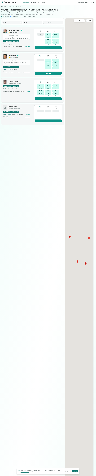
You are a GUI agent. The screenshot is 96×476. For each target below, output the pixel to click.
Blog (39, 2)
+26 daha (27, 46)
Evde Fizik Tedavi (8, 91)
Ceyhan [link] (25, 6)
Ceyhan (9, 44)
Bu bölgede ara (80, 20)
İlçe (25, 19)
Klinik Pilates (20, 72)
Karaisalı (21, 114)
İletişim (43, 2)
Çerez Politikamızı (25, 471)
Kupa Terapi (14, 72)
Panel (92, 2)
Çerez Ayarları (67, 471)
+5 (48, 44)
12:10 (40, 90)
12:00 (48, 42)
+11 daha (28, 114)
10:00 (48, 37)
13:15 (40, 93)
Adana (19, 6)
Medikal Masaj (11, 46)
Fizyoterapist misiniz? (83, 2)
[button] (22, 30)
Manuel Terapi (7, 72)
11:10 (48, 90)
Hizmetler (33, 2)
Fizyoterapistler (25, 2)
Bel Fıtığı (15, 91)
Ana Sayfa (3, 6)
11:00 (48, 39)
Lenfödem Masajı (19, 46)
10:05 (48, 88)
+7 (48, 95)
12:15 (48, 93)
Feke (17, 114)
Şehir (5, 19)
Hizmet (46, 19)
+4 (55, 95)
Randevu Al (48, 47)
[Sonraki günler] (61, 37)
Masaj (5, 46)
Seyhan (13, 114)
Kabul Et (75, 471)
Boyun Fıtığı (20, 91)
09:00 (48, 34)
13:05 (55, 88)
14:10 (56, 90)
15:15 (56, 93)
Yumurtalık (14, 44)
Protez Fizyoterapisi (19, 116)
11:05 (40, 88)
